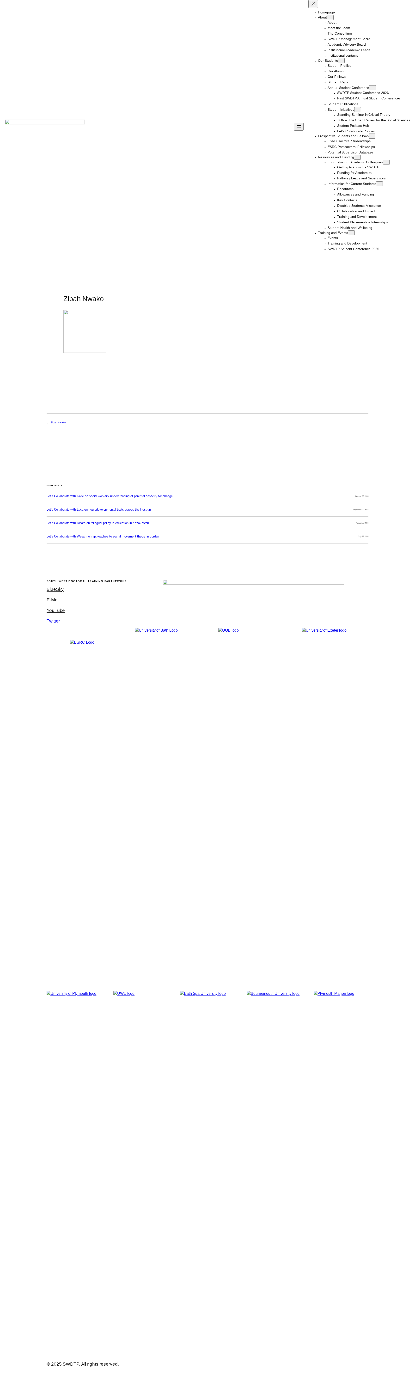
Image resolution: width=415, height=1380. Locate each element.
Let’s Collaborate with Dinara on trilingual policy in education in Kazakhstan (98, 523)
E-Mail (53, 599)
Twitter (53, 620)
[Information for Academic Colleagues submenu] (386, 162)
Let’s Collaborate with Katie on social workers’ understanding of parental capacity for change (110, 496)
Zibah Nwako (58, 422)
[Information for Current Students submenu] (379, 183)
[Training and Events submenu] (351, 232)
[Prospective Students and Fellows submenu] (372, 136)
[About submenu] (330, 17)
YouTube (56, 610)
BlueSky (55, 589)
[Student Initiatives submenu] (357, 109)
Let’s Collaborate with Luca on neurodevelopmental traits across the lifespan (99, 509)
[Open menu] (299, 127)
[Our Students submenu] (341, 60)
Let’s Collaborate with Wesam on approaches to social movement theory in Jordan (103, 536)
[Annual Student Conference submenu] (372, 87)
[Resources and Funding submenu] (357, 157)
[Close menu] (313, 4)
